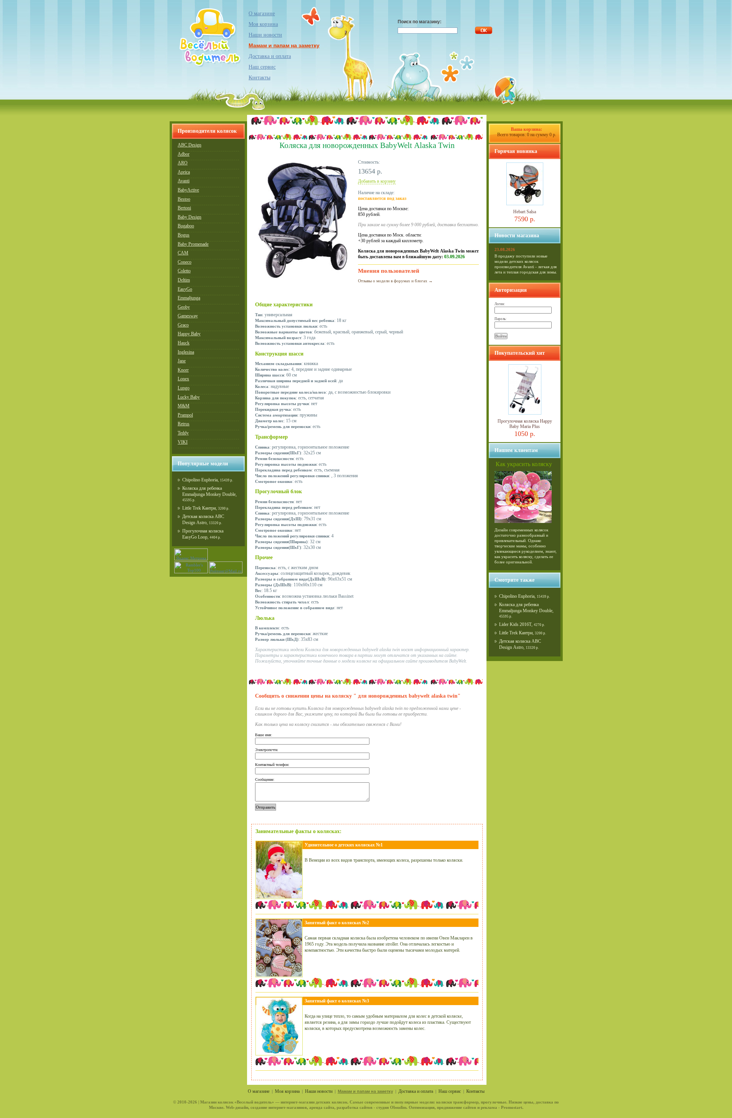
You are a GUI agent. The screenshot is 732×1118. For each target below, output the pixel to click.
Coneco (184, 262)
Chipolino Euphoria (200, 480)
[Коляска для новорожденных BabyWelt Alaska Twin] (302, 279)
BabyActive (188, 190)
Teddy (183, 433)
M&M (183, 406)
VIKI (183, 442)
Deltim (184, 280)
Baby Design (189, 217)
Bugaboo (186, 225)
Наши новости (265, 35)
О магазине (262, 13)
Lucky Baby (189, 397)
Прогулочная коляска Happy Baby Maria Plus (525, 423)
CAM (183, 253)
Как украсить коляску (524, 464)
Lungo (183, 388)
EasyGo (185, 289)
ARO (183, 163)
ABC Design (189, 145)
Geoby (184, 307)
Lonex (183, 378)
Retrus (183, 423)
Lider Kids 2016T (515, 624)
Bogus (183, 235)
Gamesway (188, 316)
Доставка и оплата (270, 56)
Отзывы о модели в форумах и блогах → (395, 280)
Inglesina (186, 352)
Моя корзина (287, 1091)
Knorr (183, 370)
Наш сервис (262, 67)
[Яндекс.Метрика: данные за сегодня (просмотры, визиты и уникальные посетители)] (191, 554)
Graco (183, 325)
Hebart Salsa (524, 211)
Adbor (183, 154)
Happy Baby (189, 333)
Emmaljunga (189, 298)
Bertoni (184, 208)
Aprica (184, 172)
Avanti (183, 180)
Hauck (183, 343)
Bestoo (184, 199)
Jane (182, 361)
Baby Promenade (193, 244)
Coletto (184, 270)
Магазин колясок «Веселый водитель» (237, 1102)
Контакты (259, 77)
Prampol (185, 415)
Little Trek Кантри (199, 508)
